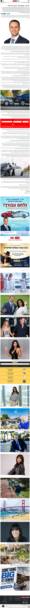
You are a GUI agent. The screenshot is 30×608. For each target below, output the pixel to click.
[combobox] (15, 364)
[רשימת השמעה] (7, 606)
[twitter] (4, 13)
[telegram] (7, 13)
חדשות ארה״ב (10, 596)
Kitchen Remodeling (18, 596)
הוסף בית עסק (15, 366)
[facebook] (9, 13)
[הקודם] (1, 606)
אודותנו (6, 598)
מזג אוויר (24, 2)
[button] (2, 121)
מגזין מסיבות (10, 598)
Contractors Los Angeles (17, 598)
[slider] (17, 607)
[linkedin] (2, 13)
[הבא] (5, 606)
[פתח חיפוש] (3, 1)
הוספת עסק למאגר (4, 601)
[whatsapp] (6, 13)
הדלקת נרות (28, 2)
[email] (1, 13)
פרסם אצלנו (5, 596)
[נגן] (3, 606)
